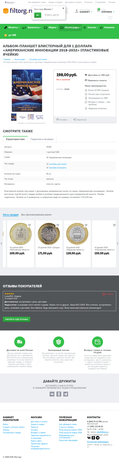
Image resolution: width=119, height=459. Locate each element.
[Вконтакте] (89, 439)
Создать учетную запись (14, 427)
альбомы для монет (58, 164)
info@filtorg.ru (103, 432)
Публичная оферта (39, 444)
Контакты (88, 2)
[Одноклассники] (93, 439)
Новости (34, 427)
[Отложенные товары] (110, 18)
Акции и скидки (37, 424)
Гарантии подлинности (41, 435)
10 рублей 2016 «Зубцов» (45, 247)
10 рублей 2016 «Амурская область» (72, 248)
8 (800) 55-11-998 (94, 421)
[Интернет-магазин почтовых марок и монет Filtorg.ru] (18, 11)
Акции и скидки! (56, 2)
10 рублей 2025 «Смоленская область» (101, 248)
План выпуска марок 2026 (70, 433)
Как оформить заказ (37, 2)
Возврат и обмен (38, 433)
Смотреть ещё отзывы (16, 319)
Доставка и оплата (73, 2)
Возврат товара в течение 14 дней (97, 351)
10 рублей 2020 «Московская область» (16, 248)
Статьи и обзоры (66, 427)
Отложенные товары (12, 433)
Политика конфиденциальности (40, 447)
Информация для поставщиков (66, 436)
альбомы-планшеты (57, 168)
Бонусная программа (68, 440)
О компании (100, 2)
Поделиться (81, 120)
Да (37, 15)
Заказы (6, 430)
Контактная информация (98, 442)
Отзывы (111, 2)
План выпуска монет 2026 (70, 430)
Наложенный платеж (58, 350)
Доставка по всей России (20, 350)
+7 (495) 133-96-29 (95, 426)
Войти (5, 424)
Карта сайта (36, 441)
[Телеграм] (98, 439)
